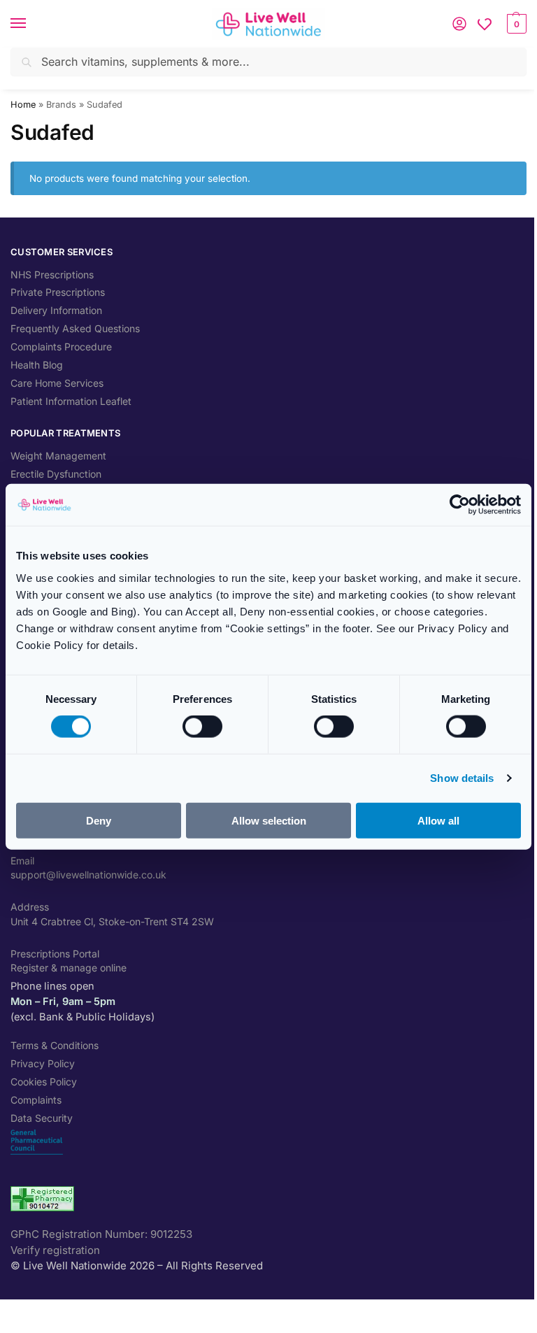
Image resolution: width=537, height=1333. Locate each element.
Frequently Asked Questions (75, 328)
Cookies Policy (43, 1082)
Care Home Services (56, 383)
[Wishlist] (484, 23)
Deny (98, 820)
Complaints (36, 1100)
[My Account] (459, 23)
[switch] (202, 726)
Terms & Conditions (54, 1045)
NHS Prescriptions (52, 274)
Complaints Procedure (61, 346)
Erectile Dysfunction (55, 474)
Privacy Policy (42, 1063)
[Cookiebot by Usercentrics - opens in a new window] (460, 504)
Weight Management (58, 456)
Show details (462, 778)
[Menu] (31, 23)
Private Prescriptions (57, 292)
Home (23, 104)
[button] (515, 24)
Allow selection (268, 820)
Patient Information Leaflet (70, 401)
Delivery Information (56, 310)
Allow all (438, 820)
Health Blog (36, 365)
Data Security (41, 1118)
